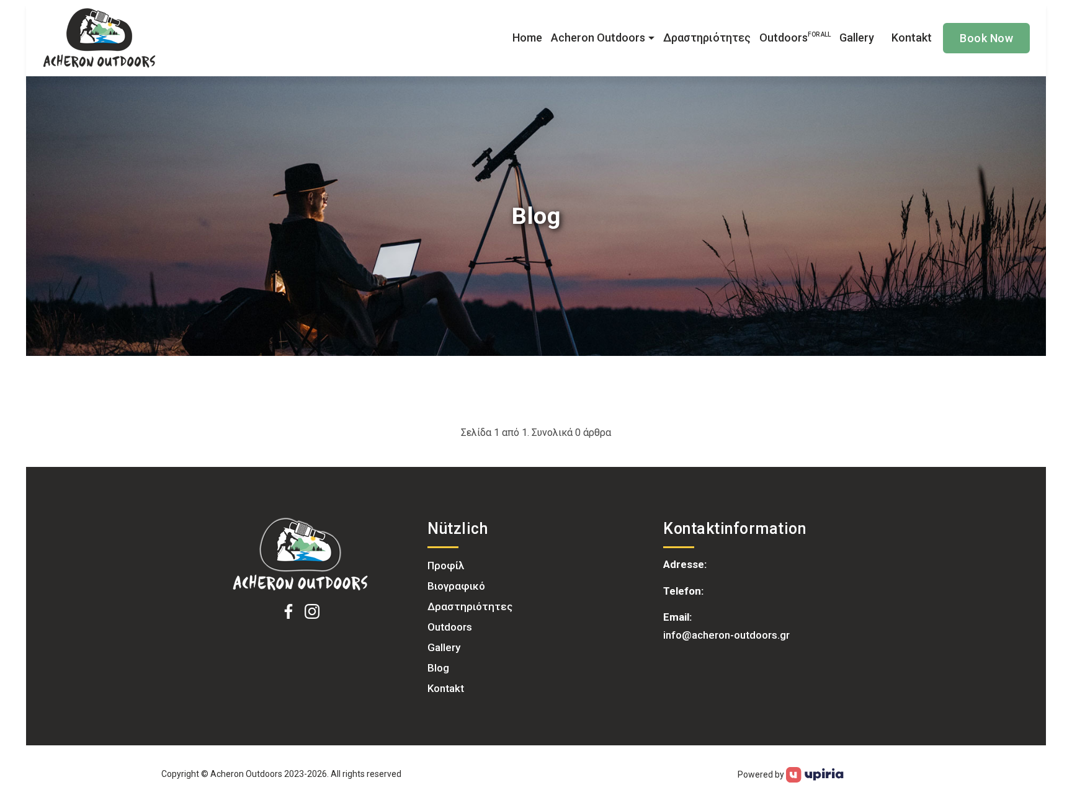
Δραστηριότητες (707, 37)
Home (527, 37)
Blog (438, 668)
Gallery (856, 37)
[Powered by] (815, 774)
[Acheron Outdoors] (300, 554)
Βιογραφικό (456, 586)
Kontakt (911, 37)
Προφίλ (445, 565)
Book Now (986, 38)
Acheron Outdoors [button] (598, 37)
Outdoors (795, 37)
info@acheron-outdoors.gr (726, 635)
